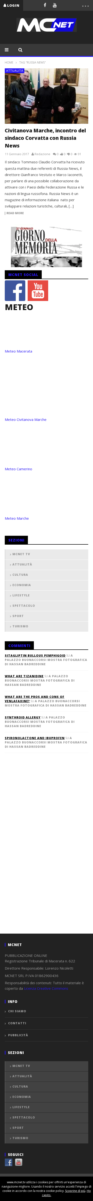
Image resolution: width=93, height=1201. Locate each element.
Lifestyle (21, 595)
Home (9, 62)
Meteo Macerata (18, 351)
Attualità (14, 71)
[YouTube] (55, 5)
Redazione (42, 154)
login (13, 5)
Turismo (20, 626)
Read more (15, 213)
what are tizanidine (24, 676)
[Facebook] (45, 5)
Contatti (17, 1023)
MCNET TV (21, 554)
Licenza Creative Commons (46, 988)
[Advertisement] (40, 851)
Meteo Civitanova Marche (25, 419)
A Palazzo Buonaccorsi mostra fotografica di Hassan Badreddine (46, 659)
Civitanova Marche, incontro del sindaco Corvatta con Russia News (45, 138)
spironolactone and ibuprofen (35, 738)
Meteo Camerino (18, 468)
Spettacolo (23, 606)
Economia (21, 585)
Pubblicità (18, 1035)
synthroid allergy (23, 717)
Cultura (20, 575)
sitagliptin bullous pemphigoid (35, 655)
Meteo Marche (17, 518)
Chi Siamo (17, 1011)
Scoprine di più (75, 1191)
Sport (18, 616)
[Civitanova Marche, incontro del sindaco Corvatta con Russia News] (46, 96)
